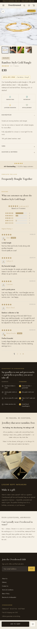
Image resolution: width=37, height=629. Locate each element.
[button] (9, 213)
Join (31, 568)
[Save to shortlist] (32, 624)
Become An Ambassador (9, 597)
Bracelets (6, 58)
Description (6, 115)
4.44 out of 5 (24, 206)
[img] (7, 234)
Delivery (4, 582)
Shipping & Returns (9, 152)
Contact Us (5, 586)
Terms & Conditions (7, 590)
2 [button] (17, 354)
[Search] (24, 5)
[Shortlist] (29, 5)
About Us (4, 579)
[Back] (3, 11)
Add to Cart (15, 624)
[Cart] (33, 5)
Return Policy (5, 594)
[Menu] (3, 5)
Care (3, 146)
